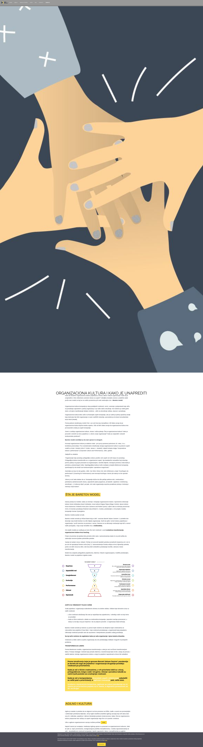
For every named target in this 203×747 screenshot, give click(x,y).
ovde (98, 735)
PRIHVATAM (101, 744)
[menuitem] (10, 3)
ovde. (106, 740)
